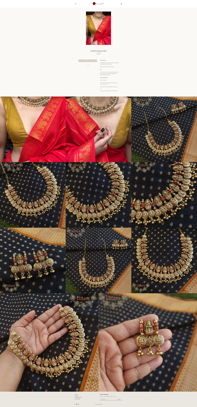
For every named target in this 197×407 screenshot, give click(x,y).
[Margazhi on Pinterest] (76, 404)
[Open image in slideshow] (98, 28)
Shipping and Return (78, 397)
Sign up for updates (104, 394)
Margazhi (101, 404)
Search (76, 394)
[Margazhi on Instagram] (78, 404)
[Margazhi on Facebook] (74, 404)
